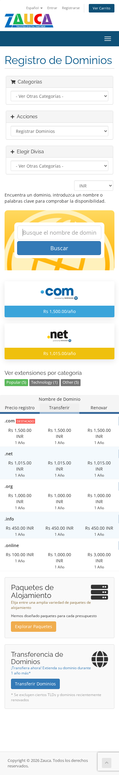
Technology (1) (44, 382)
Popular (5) (16, 382)
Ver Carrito (101, 8)
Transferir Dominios (35, 684)
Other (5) (71, 382)
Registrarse (71, 7)
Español (33, 7)
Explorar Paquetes (33, 626)
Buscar (59, 248)
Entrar (52, 7)
